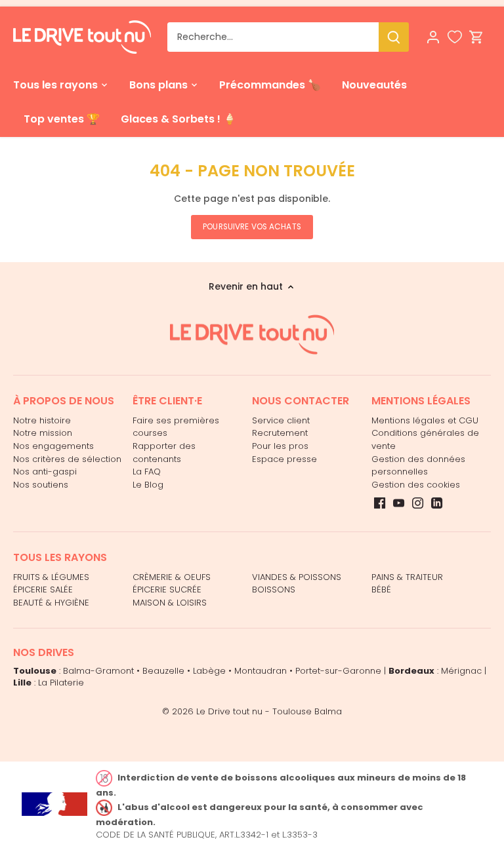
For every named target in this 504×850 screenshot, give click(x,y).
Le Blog (148, 484)
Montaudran (260, 671)
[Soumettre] (394, 37)
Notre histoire (42, 420)
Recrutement (280, 433)
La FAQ (147, 471)
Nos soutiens (40, 484)
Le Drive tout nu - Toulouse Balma (269, 711)
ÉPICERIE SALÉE (43, 589)
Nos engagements (53, 446)
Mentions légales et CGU (424, 420)
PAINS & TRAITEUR (407, 577)
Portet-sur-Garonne (338, 671)
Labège (209, 671)
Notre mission (42, 433)
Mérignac (461, 671)
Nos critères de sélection (67, 459)
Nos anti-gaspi (45, 471)
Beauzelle (163, 671)
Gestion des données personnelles (418, 465)
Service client (281, 420)
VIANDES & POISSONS (296, 577)
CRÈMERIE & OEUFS (172, 577)
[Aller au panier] (476, 37)
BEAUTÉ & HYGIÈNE (51, 602)
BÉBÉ (381, 589)
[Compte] (433, 37)
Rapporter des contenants (164, 452)
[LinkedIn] (436, 502)
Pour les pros (280, 446)
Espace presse (284, 459)
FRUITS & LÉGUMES (51, 577)
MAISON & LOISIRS (170, 602)
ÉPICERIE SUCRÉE (167, 589)
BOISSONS (273, 589)
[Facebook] (379, 502)
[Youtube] (398, 502)
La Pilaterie (61, 682)
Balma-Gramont (98, 671)
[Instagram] (417, 502)
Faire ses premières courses (176, 427)
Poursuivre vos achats (252, 227)
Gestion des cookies (415, 484)
